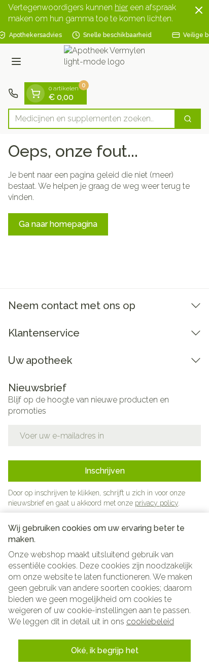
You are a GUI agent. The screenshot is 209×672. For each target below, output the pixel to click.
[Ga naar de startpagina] (114, 63)
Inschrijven (105, 471)
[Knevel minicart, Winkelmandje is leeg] (35, 93)
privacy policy (156, 503)
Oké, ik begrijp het (104, 650)
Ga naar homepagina (58, 224)
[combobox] (92, 119)
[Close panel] (199, 10)
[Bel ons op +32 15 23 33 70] (13, 93)
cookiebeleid (150, 621)
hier (121, 7)
